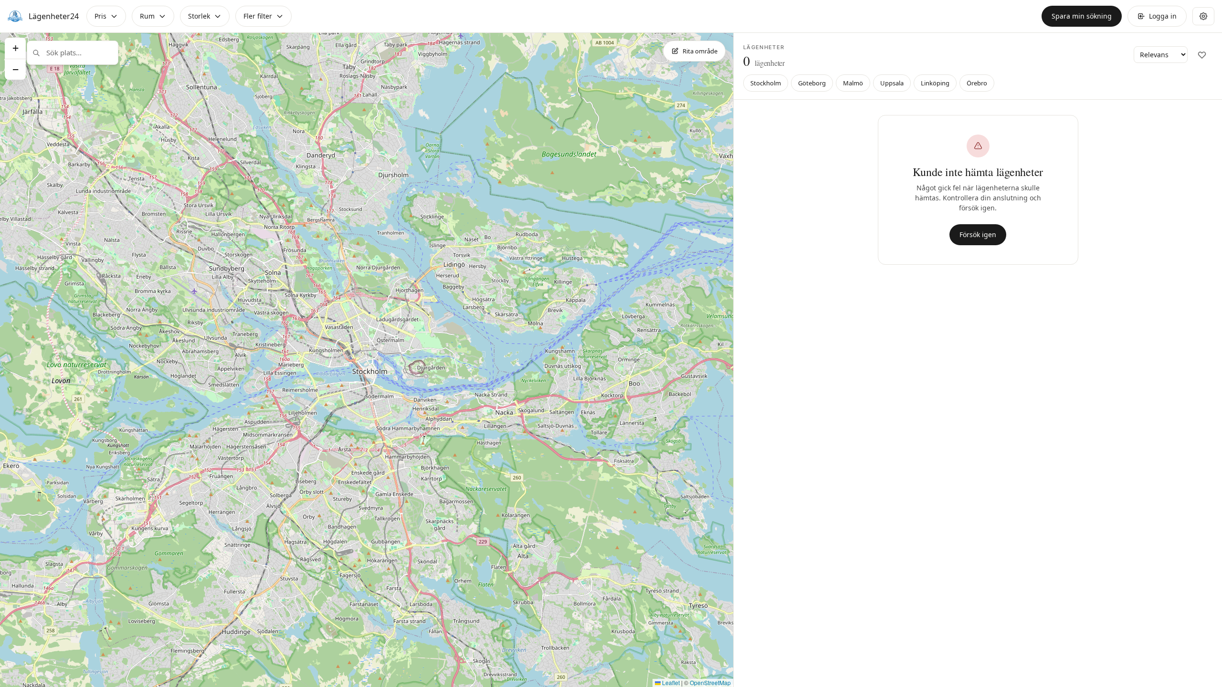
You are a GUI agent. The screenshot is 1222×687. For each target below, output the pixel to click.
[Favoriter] (1201, 54)
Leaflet (670, 682)
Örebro (977, 83)
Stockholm (765, 83)
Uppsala (892, 83)
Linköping (935, 83)
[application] (366, 360)
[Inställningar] (1203, 16)
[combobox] (72, 53)
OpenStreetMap (710, 682)
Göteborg (812, 83)
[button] (15, 48)
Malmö (853, 83)
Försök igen (977, 234)
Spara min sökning (1082, 16)
